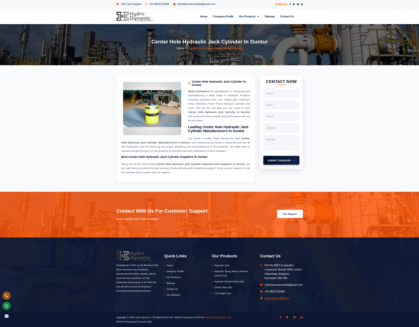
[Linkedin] (300, 317)
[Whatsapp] (6, 306)
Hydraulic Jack (221, 265)
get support (290, 214)
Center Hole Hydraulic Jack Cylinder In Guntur (216, 48)
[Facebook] (289, 4)
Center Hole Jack (223, 287)
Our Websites (173, 295)
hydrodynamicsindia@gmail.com (196, 4)
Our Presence (173, 277)
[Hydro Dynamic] (134, 16)
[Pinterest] (297, 4)
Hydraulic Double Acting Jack (229, 281)
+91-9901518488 (159, 4)
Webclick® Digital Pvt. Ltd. (218, 317)
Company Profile (223, 16)
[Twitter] (293, 4)
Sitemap (270, 16)
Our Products (247, 16)
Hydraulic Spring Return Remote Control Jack (231, 273)
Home (204, 16)
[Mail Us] (6, 316)
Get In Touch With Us (276, 298)
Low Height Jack (222, 293)
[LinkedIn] (301, 4)
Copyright (121, 317)
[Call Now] (6, 296)
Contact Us (287, 16)
